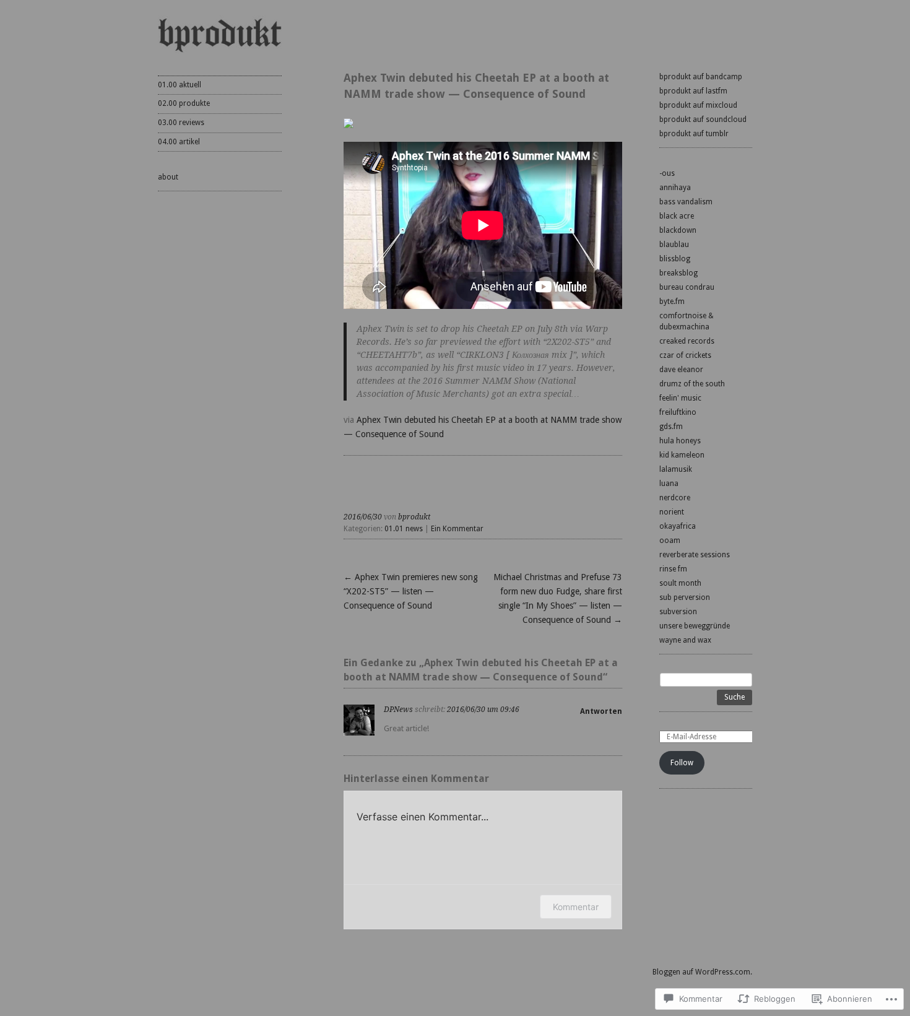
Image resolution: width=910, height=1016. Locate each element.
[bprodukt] (220, 34)
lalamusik (675, 469)
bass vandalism (686, 202)
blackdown (677, 230)
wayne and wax (685, 640)
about (168, 177)
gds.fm (671, 426)
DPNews (398, 709)
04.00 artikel (179, 141)
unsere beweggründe (694, 626)
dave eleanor (681, 369)
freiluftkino (677, 412)
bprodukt (414, 517)
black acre (676, 216)
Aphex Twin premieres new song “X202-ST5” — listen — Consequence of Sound (411, 591)
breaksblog (678, 273)
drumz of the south (692, 384)
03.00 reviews (181, 122)
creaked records (686, 341)
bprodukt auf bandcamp (700, 76)
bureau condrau (686, 287)
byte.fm (672, 301)
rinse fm (673, 569)
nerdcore (674, 497)
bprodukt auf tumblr (694, 133)
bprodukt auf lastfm (693, 91)
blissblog (674, 258)
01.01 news (403, 528)
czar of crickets (685, 355)
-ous (667, 173)
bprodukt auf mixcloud (698, 105)
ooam (669, 540)
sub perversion (684, 597)
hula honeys (680, 440)
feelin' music (680, 398)
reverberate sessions (694, 554)
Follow (681, 762)
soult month (680, 583)
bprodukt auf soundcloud (703, 119)
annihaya (675, 187)
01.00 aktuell (179, 84)
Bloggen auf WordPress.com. (702, 972)
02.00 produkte (184, 103)
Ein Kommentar (457, 528)
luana (668, 483)
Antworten (601, 711)
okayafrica (677, 526)
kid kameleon (681, 455)
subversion (678, 611)
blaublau (674, 244)
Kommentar (576, 906)
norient (671, 512)
